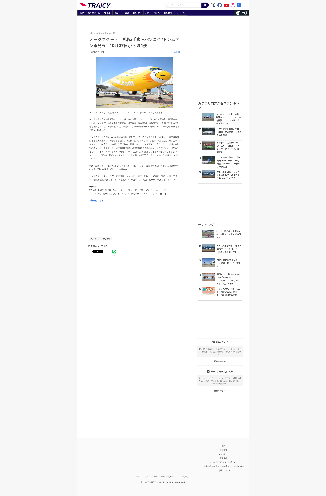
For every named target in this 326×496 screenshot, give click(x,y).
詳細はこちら (97, 200)
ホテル (118, 13)
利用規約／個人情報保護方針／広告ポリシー (223, 466)
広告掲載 (224, 458)
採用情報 (224, 450)
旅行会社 (137, 13)
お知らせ (224, 446)
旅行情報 (168, 13)
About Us (223, 454)
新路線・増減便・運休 (106, 33)
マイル (107, 13)
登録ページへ (220, 361)
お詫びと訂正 (224, 470)
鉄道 (127, 13)
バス (148, 13)
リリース (180, 13)
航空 (82, 13)
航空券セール (94, 13)
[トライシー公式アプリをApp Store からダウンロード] (93, 459)
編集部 (177, 52)
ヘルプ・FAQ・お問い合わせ (223, 462)
